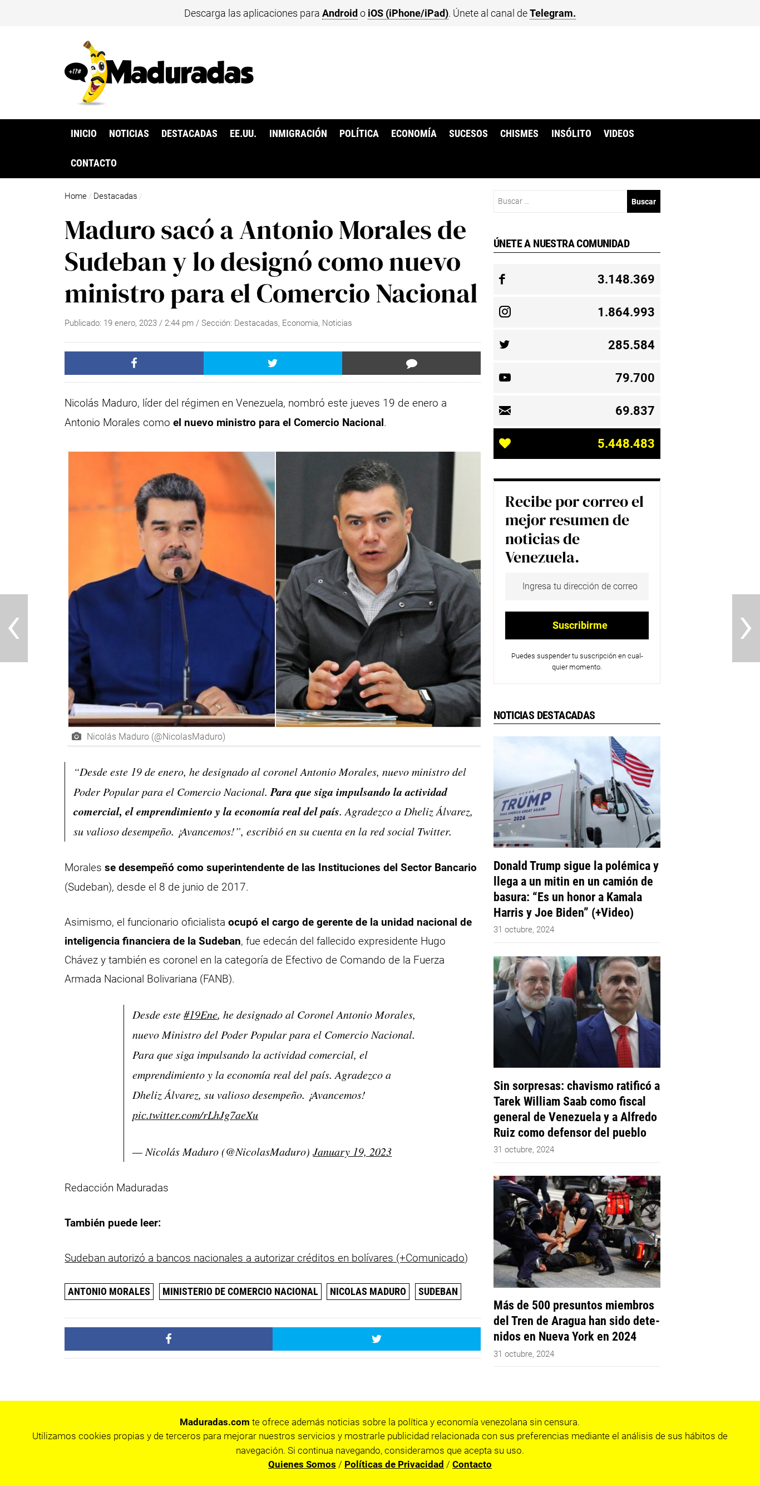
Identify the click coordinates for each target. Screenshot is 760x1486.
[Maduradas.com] (159, 102)
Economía (414, 133)
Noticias (129, 133)
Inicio (84, 133)
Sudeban (438, 1291)
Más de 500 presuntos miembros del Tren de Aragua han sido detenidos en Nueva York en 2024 (576, 1320)
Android (340, 13)
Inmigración (298, 133)
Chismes (519, 133)
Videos (619, 133)
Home (76, 196)
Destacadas (189, 133)
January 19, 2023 (352, 1151)
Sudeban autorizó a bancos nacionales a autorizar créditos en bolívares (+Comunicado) (266, 1258)
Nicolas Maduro (368, 1291)
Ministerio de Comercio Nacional (240, 1291)
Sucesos (468, 133)
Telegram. (553, 13)
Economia (300, 323)
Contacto (94, 163)
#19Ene (201, 1014)
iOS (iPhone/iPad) (408, 13)
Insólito (571, 133)
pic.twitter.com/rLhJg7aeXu (195, 1114)
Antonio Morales (109, 1291)
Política (359, 133)
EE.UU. (243, 133)
